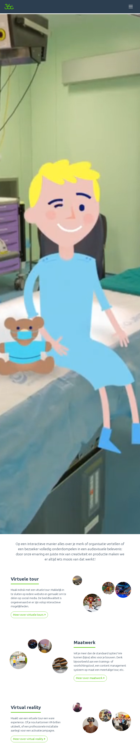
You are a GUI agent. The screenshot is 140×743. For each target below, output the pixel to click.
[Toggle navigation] (131, 6)
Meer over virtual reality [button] (28, 738)
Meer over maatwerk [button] (90, 678)
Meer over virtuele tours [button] (29, 614)
